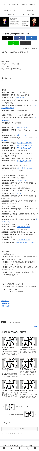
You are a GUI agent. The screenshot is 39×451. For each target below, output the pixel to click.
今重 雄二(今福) (21, 135)
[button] (25, 43)
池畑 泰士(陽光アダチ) (24, 161)
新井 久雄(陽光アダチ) (24, 148)
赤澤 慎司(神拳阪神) (23, 240)
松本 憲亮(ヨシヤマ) (23, 227)
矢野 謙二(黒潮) (22, 127)
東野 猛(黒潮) (20, 97)
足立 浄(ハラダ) (21, 180)
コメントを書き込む (19, 428)
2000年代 (18, 322)
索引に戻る (5, 301)
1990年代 (11, 322)
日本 (4, 322)
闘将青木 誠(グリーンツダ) (25, 242)
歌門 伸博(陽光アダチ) (24, 143)
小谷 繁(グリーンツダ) (24, 145)
